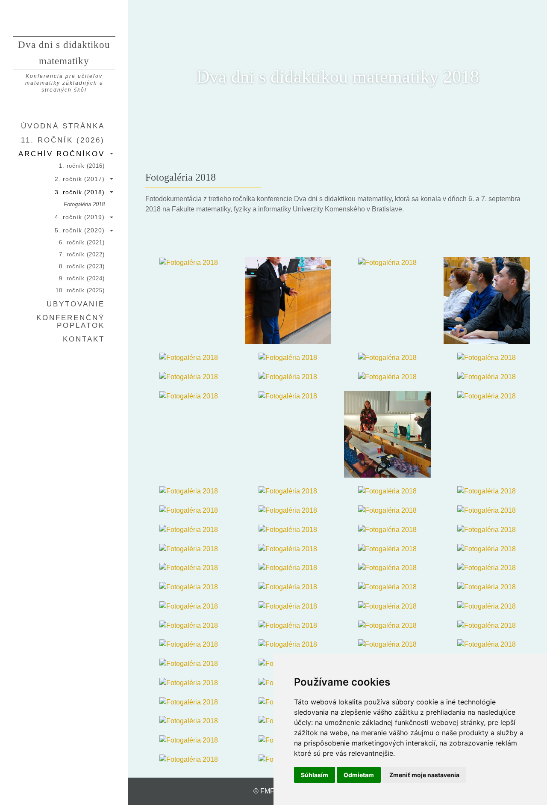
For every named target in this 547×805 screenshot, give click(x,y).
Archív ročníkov (61, 153)
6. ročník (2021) (82, 243)
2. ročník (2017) (80, 178)
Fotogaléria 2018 (84, 205)
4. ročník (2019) (80, 217)
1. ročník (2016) (82, 166)
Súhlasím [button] (314, 774)
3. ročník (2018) (80, 192)
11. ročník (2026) (63, 140)
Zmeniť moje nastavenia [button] (424, 774)
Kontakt (84, 339)
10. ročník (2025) (80, 291)
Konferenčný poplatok (70, 321)
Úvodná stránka (63, 126)
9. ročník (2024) (82, 279)
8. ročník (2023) (82, 267)
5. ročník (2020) (80, 230)
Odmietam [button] (359, 774)
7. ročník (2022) (82, 255)
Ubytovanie (76, 304)
